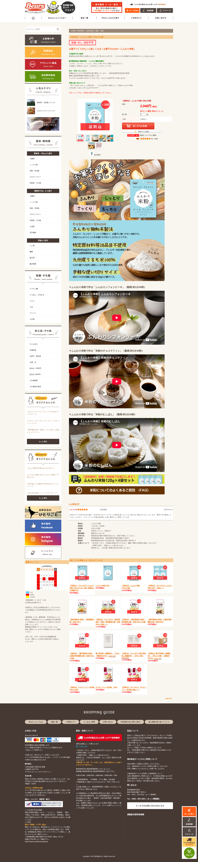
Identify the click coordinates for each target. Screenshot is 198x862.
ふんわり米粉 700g (103, 586)
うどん (32, 301)
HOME (73, 31)
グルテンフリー (35, 177)
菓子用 (32, 258)
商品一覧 (54, 722)
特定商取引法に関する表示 (130, 722)
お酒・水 (33, 362)
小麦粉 (32, 159)
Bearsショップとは (36, 722)
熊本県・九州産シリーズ (46, 102)
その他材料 (34, 380)
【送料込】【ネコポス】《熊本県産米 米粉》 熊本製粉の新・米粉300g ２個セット (108, 622)
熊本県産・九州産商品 (86, 31)
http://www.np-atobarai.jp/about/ (36, 842)
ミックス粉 (34, 165)
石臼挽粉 (33, 232)
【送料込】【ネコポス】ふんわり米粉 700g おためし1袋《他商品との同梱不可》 (82, 588)
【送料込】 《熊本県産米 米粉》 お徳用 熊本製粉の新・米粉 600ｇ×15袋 (82, 655)
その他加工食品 (35, 386)
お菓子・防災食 (35, 356)
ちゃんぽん (34, 344)
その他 (32, 319)
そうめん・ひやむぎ (37, 295)
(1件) (156, 139)
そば (31, 307)
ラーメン (33, 313)
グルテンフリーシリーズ (46, 111)
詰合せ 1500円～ (36, 374)
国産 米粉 (99, 31)
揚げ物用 (33, 264)
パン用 (32, 246)
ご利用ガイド (70, 722)
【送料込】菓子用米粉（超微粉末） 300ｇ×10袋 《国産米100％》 (159, 655)
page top (168, 698)
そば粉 (32, 226)
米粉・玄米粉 (34, 171)
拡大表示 (97, 155)
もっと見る (43, 441)
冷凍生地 (33, 350)
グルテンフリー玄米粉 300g (106, 687)
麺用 (31, 252)
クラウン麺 (34, 289)
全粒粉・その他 (35, 183)
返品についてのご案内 (148, 135)
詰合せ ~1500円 (35, 368)
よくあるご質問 (89, 722)
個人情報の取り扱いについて (158, 722)
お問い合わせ (108, 722)
